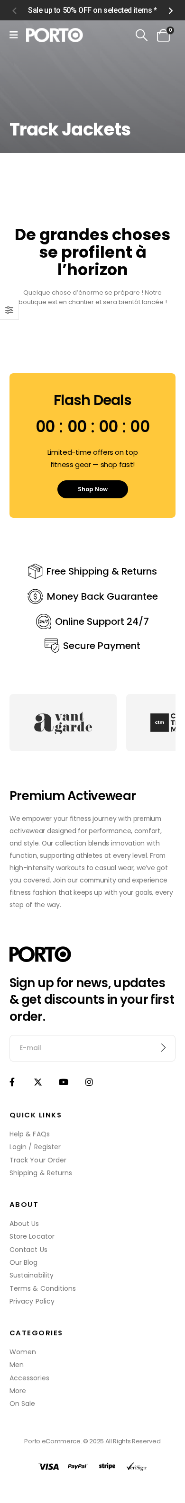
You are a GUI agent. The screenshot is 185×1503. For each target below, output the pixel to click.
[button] (14, 10)
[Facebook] (12, 1081)
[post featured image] (63, 722)
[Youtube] (63, 1081)
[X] (37, 1081)
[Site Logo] (54, 35)
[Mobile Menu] (13, 35)
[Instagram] (89, 1081)
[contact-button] (163, 1048)
